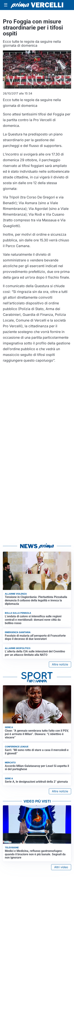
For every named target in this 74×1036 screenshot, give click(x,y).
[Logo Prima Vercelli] (37, 5)
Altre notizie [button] (60, 664)
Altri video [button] (61, 867)
